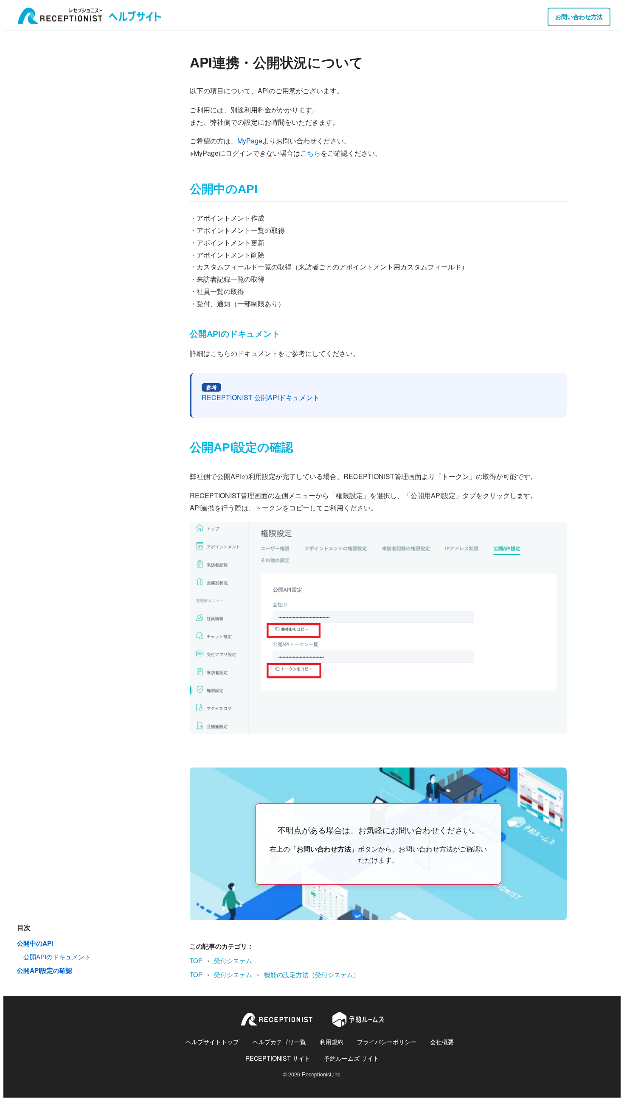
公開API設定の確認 (44, 970)
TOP (196, 960)
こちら (310, 153)
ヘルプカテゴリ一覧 (279, 1041)
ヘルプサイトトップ (212, 1041)
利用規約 (331, 1041)
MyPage (249, 141)
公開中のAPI (35, 943)
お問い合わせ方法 (579, 16)
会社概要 (442, 1041)
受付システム (233, 960)
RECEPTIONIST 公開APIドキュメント (261, 397)
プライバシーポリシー (386, 1041)
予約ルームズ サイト (351, 1057)
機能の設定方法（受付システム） (312, 974)
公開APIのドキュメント (57, 956)
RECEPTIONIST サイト (277, 1057)
